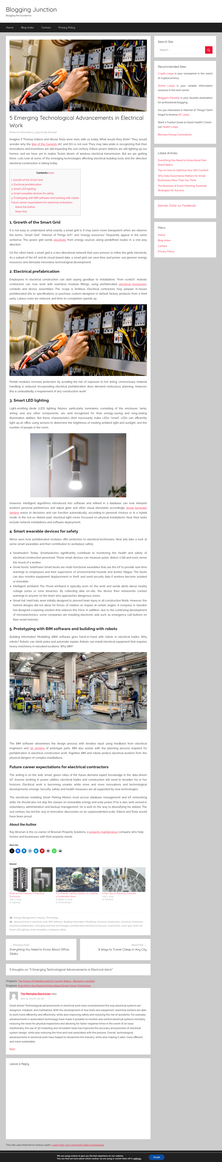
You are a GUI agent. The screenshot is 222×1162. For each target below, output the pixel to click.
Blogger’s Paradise (169, 97)
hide (51, 173)
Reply (12, 1049)
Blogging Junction (31, 9)
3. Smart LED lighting (23, 188)
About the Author (25, 206)
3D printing (37, 748)
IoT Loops (183, 114)
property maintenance (103, 832)
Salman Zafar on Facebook (177, 205)
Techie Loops (166, 85)
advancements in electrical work (31, 921)
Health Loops (170, 126)
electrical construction (108, 921)
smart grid (126, 925)
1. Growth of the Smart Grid (27, 179)
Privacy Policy (66, 27)
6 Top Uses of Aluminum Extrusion (119, 893)
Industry (41, 917)
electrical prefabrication (22, 925)
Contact (46, 27)
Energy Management (25, 917)
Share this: (21, 211)
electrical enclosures (132, 284)
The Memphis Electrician (36, 993)
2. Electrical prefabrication (26, 184)
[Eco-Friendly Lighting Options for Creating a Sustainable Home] (77, 879)
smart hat (137, 925)
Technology (52, 917)
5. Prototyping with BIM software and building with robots (45, 197)
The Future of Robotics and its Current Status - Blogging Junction (56, 981)
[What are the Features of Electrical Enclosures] (31, 879)
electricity (60, 239)
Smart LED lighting (19, 929)
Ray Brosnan (50, 132)
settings (137, 1158)
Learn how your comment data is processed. (78, 1144)
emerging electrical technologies (52, 925)
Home (9, 27)
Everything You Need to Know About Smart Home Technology (54, 985)
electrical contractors (132, 921)
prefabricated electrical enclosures (89, 925)
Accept (156, 1157)
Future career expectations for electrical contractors (41, 202)
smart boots (114, 925)
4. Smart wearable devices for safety (32, 193)
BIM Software (56, 921)
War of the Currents (44, 144)
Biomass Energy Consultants (175, 134)
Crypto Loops (166, 73)
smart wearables (38, 929)
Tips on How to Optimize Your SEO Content (183, 170)
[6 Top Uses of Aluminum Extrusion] (124, 879)
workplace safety (57, 929)
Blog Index (27, 27)
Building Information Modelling (80, 921)
